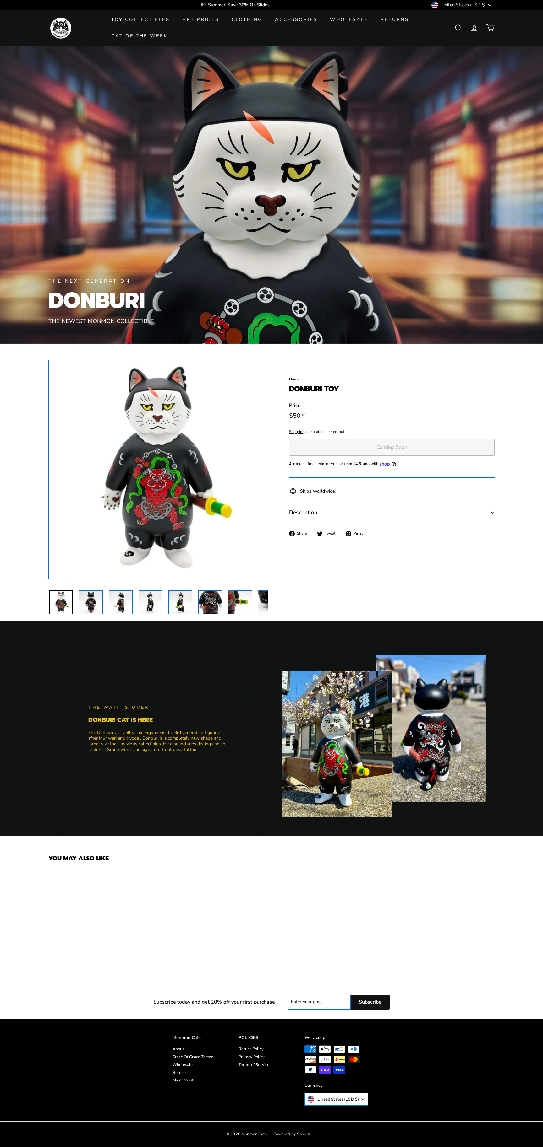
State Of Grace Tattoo (193, 1057)
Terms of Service (254, 1065)
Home (294, 379)
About (178, 1049)
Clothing (247, 19)
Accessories (296, 19)
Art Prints (200, 19)
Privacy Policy (252, 1057)
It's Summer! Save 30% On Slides (235, 5)
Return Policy (251, 1049)
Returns (395, 19)
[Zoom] (158, 469)
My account (183, 1080)
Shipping (296, 431)
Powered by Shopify (292, 1134)
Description (303, 512)
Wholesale (349, 19)
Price (294, 405)
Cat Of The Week (139, 36)
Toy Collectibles (140, 19)
